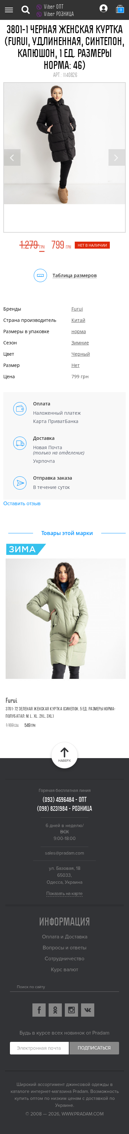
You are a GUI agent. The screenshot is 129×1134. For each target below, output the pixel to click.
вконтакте (87, 1010)
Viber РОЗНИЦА (59, 14)
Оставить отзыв (22, 503)
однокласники (55, 1010)
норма (78, 331)
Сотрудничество (64, 958)
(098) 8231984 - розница (64, 808)
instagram (71, 1010)
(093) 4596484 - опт (65, 800)
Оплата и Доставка (64, 936)
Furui (77, 309)
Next (116, 157)
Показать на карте (64, 893)
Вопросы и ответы (64, 947)
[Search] (12, 985)
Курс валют (64, 969)
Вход (104, 8)
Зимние (80, 342)
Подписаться (94, 1048)
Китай (78, 320)
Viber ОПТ (54, 6)
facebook (39, 1010)
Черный (80, 354)
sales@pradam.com (64, 853)
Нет (75, 365)
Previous (12, 157)
